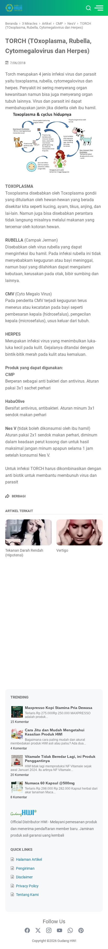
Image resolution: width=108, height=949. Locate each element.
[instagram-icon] (49, 930)
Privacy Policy (27, 886)
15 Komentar (19, 722)
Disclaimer (24, 877)
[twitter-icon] (38, 930)
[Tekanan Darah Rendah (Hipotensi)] (28, 532)
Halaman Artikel (29, 859)
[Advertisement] (54, 627)
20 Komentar (19, 775)
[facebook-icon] (27, 930)
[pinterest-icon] (81, 930)
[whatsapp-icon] (70, 930)
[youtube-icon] (59, 930)
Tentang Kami (27, 895)
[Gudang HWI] (27, 8)
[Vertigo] (79, 532)
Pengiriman (25, 868)
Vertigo (62, 550)
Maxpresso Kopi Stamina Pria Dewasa (58, 708)
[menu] (98, 8)
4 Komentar (18, 748)
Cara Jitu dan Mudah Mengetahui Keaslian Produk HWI (54, 732)
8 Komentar (18, 797)
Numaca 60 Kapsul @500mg (50, 783)
